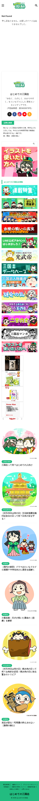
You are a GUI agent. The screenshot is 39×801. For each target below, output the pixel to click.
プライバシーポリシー (29, 784)
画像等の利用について (18, 787)
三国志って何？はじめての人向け (17, 465)
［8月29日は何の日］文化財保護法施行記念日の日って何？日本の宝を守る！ (19, 516)
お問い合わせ (25, 789)
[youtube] (24, 114)
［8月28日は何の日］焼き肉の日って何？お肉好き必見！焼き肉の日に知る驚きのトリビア (19, 672)
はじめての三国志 (19, 794)
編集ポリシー (16, 784)
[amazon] (29, 114)
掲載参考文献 (31, 787)
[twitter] (9, 114)
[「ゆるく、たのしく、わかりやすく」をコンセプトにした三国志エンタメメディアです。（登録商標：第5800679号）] (19, 5)
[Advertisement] (19, 50)
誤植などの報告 (14, 789)
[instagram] (19, 114)
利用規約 (6, 787)
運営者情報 (6, 784)
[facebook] (14, 114)
